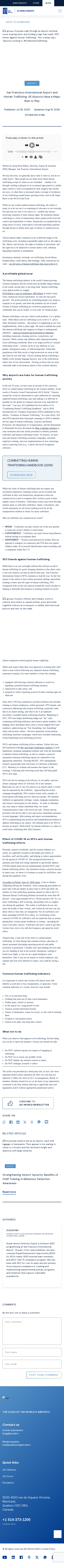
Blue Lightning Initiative (46, 428)
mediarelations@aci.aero (16, 1444)
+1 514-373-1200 (16, 1519)
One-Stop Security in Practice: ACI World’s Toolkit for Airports (29, 1177)
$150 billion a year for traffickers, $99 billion (22, 293)
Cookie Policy (48, 1548)
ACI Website (9, 1469)
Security (32, 83)
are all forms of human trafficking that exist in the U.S (33, 264)
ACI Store (7, 1476)
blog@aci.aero (10, 1433)
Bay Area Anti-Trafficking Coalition (37, 748)
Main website (20, 3)
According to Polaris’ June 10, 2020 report (21, 882)
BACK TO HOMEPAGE (18, 22)
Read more (9, 1187)
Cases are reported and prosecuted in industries (33, 333)
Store (36, 3)
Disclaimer (8, 1482)
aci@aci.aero (9, 1523)
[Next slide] (61, 1133)
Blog (48, 3)
